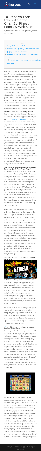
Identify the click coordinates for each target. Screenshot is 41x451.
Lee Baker (9, 31)
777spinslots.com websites (19, 119)
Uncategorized (31, 31)
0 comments (9, 33)
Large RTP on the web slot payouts (19, 46)
